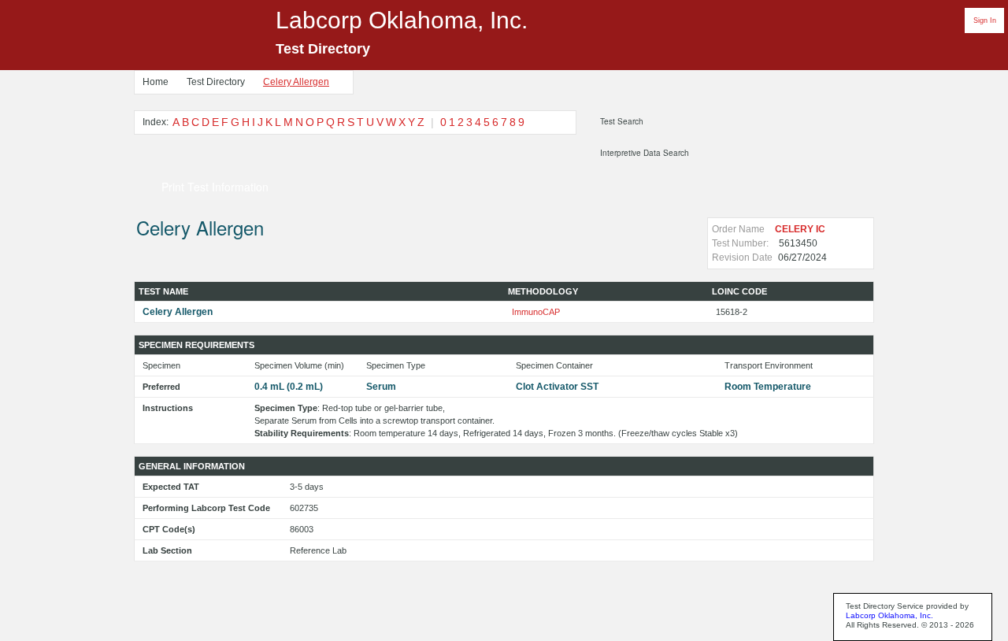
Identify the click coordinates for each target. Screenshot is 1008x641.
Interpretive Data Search (644, 152)
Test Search (621, 121)
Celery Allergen (296, 81)
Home (156, 81)
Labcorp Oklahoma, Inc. (889, 615)
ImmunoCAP (536, 312)
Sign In (984, 20)
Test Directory (216, 81)
